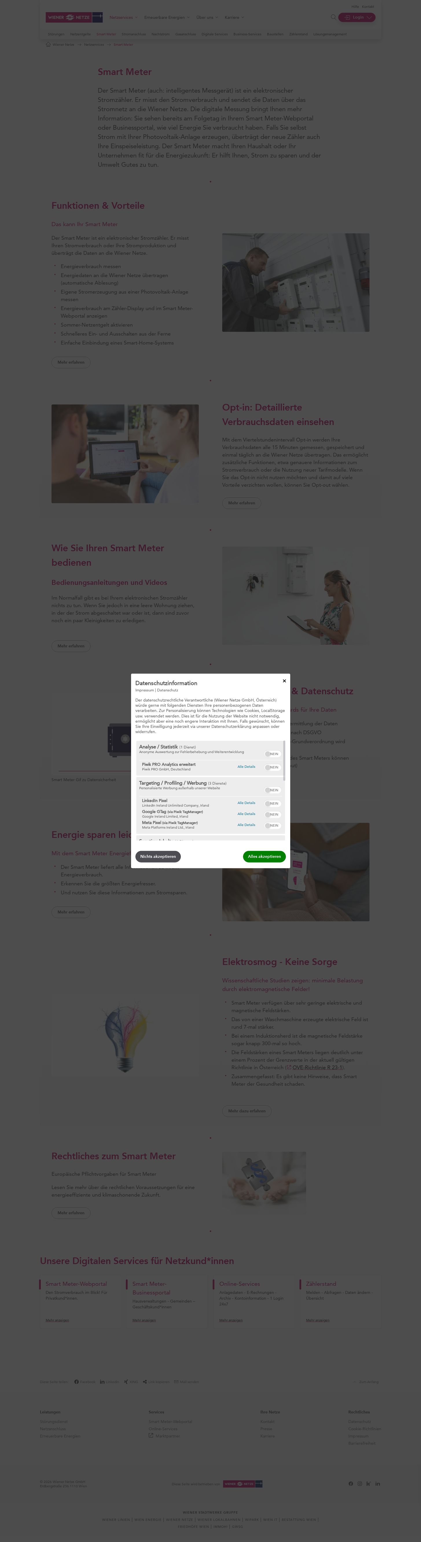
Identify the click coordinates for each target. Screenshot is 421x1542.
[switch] (272, 753)
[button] (267, 754)
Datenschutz (167, 690)
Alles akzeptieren (264, 856)
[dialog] (210, 771)
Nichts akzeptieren (158, 856)
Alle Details (246, 766)
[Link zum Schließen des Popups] (284, 681)
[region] (210, 790)
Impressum (144, 690)
